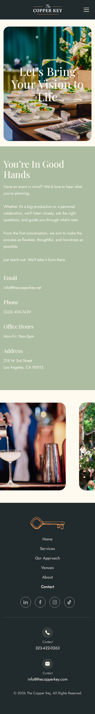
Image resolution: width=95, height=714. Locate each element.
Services (47, 548)
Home (47, 539)
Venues (47, 568)
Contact (47, 587)
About (47, 577)
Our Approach (47, 558)
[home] (47, 9)
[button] (86, 9)
